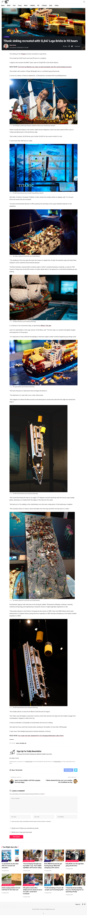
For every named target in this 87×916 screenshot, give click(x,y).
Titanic (23, 54)
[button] (3, 2)
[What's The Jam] (8, 2)
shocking (21, 743)
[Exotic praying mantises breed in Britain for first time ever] (11, 879)
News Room (13, 45)
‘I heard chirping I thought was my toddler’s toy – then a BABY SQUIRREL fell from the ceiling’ (32, 865)
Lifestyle (47, 884)
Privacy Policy (57, 761)
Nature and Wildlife (72, 860)
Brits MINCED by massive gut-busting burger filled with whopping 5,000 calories (53, 865)
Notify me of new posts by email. (22, 832)
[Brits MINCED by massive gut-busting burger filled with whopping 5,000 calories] (54, 855)
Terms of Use (28, 761)
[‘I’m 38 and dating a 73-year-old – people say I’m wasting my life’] (54, 879)
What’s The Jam (46, 325)
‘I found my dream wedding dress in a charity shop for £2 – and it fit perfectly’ (75, 890)
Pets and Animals (29, 860)
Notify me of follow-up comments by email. (25, 828)
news (17, 743)
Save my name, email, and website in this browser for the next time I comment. (31, 821)
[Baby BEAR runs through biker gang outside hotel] (75, 855)
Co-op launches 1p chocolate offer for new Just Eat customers (10, 865)
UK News (6, 36)
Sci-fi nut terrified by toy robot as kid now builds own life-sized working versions (45, 67)
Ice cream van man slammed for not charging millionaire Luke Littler (41, 735)
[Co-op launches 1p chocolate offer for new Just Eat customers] (11, 855)
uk (25, 743)
